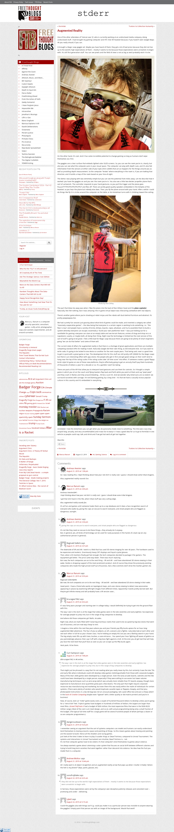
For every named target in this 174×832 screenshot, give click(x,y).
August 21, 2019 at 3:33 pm (77, 576)
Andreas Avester (28, 75)
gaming (29, 403)
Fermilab (62, 26)
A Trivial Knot (27, 65)
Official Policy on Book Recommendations (35, 363)
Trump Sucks (40, 424)
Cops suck (35, 392)
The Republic (24, 353)
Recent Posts (48, 2)
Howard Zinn (41, 403)
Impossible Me (27, 108)
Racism (46, 410)
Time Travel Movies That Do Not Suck (33, 355)
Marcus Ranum (35, 227)
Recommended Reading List (30, 366)
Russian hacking (30, 413)
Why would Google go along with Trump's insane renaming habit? (34, 179)
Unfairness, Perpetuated (28, 464)
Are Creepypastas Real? (28, 198)
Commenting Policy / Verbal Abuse (32, 361)
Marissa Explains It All (30, 123)
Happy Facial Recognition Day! (31, 298)
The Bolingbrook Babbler (31, 157)
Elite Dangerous (38, 400)
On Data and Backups (27, 459)
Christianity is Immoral (28, 347)
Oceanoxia (26, 130)
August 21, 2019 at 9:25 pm (77, 725)
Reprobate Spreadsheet (31, 148)
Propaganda (38, 410)
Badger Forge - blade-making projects (34, 478)
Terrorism (31, 420)
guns (35, 403)
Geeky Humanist (28, 102)
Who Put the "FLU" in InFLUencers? (33, 269)
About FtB (8, 2)
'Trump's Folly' (24, 192)
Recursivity (26, 145)
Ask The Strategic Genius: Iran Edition (34, 277)
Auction (40, 382)
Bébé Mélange (37, 205)
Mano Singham (28, 120)
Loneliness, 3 (24, 230)
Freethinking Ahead (29, 96)
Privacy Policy (18, 2)
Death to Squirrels (29, 90)
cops (28, 392)
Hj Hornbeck (43, 232)
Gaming (98, 454)
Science (104, 454)
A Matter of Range (26, 462)
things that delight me (41, 420)
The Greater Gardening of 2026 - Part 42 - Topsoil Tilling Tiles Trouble (35, 186)
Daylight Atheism (28, 87)
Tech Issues (29, 2)
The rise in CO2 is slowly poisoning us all (34, 208)
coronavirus (46, 392)
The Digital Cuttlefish (30, 160)
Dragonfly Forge (25, 400)
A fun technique (25, 225)
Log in (22, 248)
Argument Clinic (42, 379)
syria (20, 420)
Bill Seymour (27, 81)
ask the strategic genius (27, 383)
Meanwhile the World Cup (30, 281)
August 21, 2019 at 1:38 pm (77, 471)
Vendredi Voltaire (39, 428)
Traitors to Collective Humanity (141, 26)
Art (94, 454)
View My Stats (35, 496)
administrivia (23, 379)
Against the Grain (29, 72)
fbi (25, 403)
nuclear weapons (26, 410)
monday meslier (28, 406)
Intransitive (26, 111)
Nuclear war (45, 407)
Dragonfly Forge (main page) (30, 350)
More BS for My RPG (27, 203)
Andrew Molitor (73, 758)
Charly (33, 189)
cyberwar (30, 396)
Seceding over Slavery (27, 445)
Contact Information (27, 358)
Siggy (36, 222)
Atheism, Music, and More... (33, 78)
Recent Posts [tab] (23, 260)
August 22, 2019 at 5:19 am (77, 802)
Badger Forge (24, 345)
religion (21, 413)
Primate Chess (27, 139)
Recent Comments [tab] (36, 260)
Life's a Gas (26, 117)
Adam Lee (39, 217)
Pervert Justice (27, 133)
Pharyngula (26, 136)
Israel (48, 403)
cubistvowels (38, 200)
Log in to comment (119, 454)
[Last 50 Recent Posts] (25, 174)
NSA (38, 407)
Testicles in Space (26, 483)
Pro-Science (26, 142)
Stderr (24, 151)
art (50, 379)
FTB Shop (38, 2)
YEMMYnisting (27, 163)
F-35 (46, 399)
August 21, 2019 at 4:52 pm (77, 602)
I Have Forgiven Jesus (30, 105)
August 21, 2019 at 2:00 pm (77, 489)
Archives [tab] (48, 260)
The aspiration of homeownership (32, 220)
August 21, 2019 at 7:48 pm (77, 656)
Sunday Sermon (42, 416)
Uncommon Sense (25, 428)
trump (32, 423)
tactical (24, 420)
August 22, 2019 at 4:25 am (77, 778)
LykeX (69, 799)
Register (23, 246)
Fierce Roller (27, 93)
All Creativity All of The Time (31, 273)
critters (21, 396)
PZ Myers (36, 182)
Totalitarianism (23, 424)
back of (75, 694)
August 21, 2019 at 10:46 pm (78, 761)
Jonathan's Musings (29, 114)
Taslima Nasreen (28, 154)
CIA (43, 387)
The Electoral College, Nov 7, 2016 (32, 480)
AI (29, 378)
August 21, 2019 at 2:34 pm (77, 522)
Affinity (24, 69)
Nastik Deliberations (30, 126)
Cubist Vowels (27, 84)
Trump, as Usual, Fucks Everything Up (34, 309)
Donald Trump (41, 396)
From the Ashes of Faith (31, 99)
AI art (33, 379)
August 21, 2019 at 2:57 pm (77, 546)
